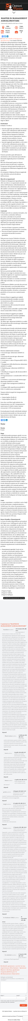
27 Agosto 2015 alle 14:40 (19, 827)
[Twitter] (2, 2)
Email (18, 995)
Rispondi (4, 732)
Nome (2, 995)
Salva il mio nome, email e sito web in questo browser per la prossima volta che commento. (14, 1000)
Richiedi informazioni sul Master (14, 598)
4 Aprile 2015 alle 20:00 (21, 779)
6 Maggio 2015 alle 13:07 (19, 791)
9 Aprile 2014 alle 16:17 (20, 752)
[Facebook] (4, 2)
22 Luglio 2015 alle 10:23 (19, 803)
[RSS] (9, 2)
